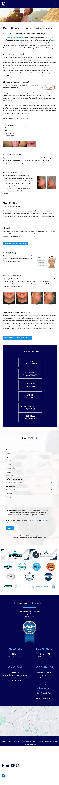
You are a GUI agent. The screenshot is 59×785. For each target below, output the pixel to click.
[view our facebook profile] (2, 765)
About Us (9, 741)
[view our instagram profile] (17, 765)
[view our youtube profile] (12, 765)
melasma (32, 73)
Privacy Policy (35, 520)
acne (27, 73)
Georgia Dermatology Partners (14, 38)
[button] (15, 243)
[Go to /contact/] (15, 652)
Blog (34, 741)
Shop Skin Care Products (51, 741)
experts (53, 40)
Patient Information (26, 741)
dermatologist (20, 43)
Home (3, 741)
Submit (10, 528)
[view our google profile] (7, 765)
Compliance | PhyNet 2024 (29, 744)
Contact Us (40, 741)
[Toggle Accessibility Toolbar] (3, 775)
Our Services (17, 741)
